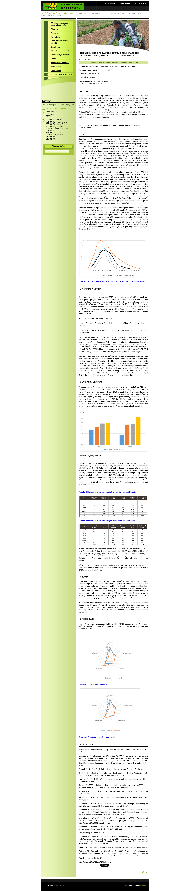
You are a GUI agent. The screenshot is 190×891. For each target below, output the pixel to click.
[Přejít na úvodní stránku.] (63, 8)
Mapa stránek (125, 3)
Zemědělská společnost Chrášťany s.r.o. (57, 13)
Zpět (142, 872)
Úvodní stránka (109, 3)
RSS (136, 3)
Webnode (142, 885)
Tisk (144, 3)
